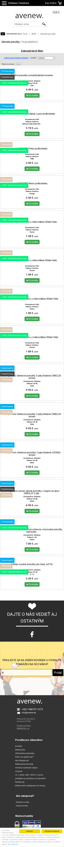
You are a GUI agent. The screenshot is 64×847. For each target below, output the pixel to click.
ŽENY (34, 34)
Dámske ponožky (47, 34)
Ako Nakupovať (22, 760)
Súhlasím (29, 831)
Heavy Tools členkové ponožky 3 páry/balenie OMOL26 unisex (32, 377)
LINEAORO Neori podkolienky (32, 183)
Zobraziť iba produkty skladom (16, 58)
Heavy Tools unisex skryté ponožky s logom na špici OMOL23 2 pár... (32, 492)
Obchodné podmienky (24, 753)
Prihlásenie (12, 3)
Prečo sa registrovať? (24, 757)
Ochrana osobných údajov (26, 768)
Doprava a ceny (22, 802)
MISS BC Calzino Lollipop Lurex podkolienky (32, 114)
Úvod (25, 34)
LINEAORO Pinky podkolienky (32, 148)
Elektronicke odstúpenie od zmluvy (30, 785)
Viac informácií (13, 844)
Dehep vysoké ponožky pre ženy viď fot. (32, 564)
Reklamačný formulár (24, 764)
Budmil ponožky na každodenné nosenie (32, 75)
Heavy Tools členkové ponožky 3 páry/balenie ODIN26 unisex (32, 453)
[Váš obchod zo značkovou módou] (32, 17)
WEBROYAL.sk (23, 728)
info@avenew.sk (29, 712)
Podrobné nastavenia (52, 831)
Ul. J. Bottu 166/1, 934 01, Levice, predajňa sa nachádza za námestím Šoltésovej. (30, 778)
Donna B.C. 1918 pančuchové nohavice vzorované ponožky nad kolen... (32, 530)
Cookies (18, 771)
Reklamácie (20, 750)
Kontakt (18, 746)
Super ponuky (22, 806)
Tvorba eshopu (24, 726)
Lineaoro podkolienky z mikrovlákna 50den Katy (32, 222)
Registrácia (24, 3)
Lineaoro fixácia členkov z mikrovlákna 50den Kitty (32, 299)
